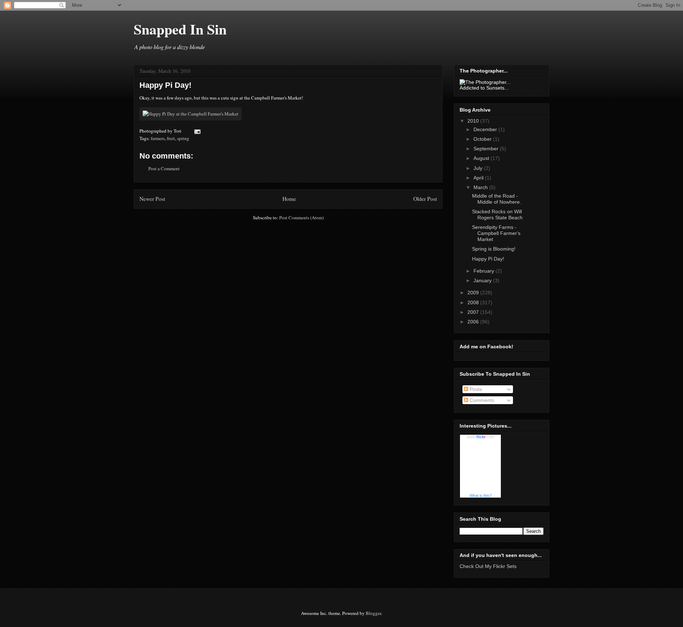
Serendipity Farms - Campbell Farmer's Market (496, 233)
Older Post (425, 198)
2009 (473, 292)
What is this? (481, 495)
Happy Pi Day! (165, 85)
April (479, 178)
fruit (171, 138)
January (483, 280)
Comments (481, 400)
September (486, 148)
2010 (473, 121)
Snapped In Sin (180, 28)
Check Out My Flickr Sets (488, 566)
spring (183, 138)
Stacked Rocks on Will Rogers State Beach (497, 214)
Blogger (373, 613)
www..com (480, 437)
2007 (473, 312)
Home (289, 198)
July (478, 168)
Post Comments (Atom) (301, 217)
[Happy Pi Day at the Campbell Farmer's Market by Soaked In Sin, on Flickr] (190, 114)
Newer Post (152, 198)
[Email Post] (196, 131)
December (485, 129)
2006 (473, 322)
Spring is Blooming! (493, 249)
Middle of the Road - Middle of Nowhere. (496, 199)
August (482, 158)
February (484, 271)
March (481, 187)
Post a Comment (164, 168)
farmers (158, 138)
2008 (473, 302)
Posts (475, 389)
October (483, 139)
